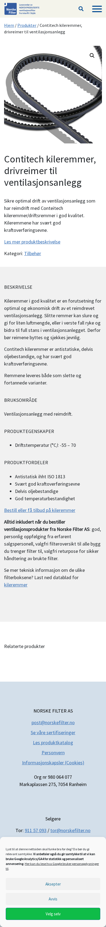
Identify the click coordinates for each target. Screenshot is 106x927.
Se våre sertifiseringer (53, 732)
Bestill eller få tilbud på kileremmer (39, 510)
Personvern (53, 752)
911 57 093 (35, 830)
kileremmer (15, 585)
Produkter (26, 25)
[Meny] (97, 9)
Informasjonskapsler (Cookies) (53, 762)
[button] (81, 9)
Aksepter (53, 884)
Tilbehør (32, 253)
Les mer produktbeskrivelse (32, 242)
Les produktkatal (50, 742)
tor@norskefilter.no (70, 830)
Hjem (9, 25)
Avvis (53, 899)
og (70, 742)
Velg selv (53, 913)
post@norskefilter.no (53, 722)
